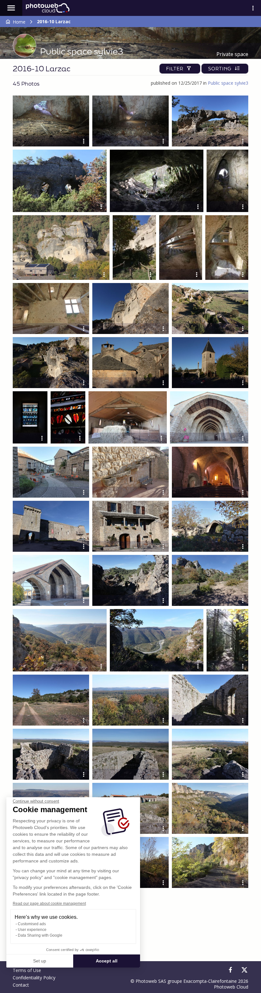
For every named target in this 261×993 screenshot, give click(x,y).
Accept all (106, 960)
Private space (232, 54)
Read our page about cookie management (49, 903)
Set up (39, 960)
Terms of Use (27, 970)
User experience (32, 929)
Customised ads (32, 924)
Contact (21, 985)
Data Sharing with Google (40, 935)
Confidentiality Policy (34, 978)
